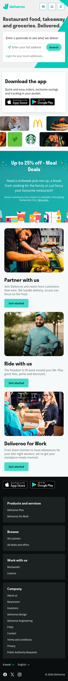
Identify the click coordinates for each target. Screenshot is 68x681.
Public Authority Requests (22, 652)
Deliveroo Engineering (19, 620)
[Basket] (43, 6)
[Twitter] (12, 674)
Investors (12, 608)
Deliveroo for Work (17, 516)
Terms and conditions (19, 639)
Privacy (11, 646)
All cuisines (13, 538)
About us (12, 595)
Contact (11, 633)
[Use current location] (9, 47)
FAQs (10, 627)
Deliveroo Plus (15, 510)
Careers (11, 573)
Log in (9, 56)
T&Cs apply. (43, 200)
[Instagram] (19, 674)
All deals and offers (18, 544)
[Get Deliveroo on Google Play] (42, 100)
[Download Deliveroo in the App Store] (17, 100)
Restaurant (13, 567)
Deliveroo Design (17, 614)
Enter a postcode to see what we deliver (32, 38)
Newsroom (13, 601)
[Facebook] (5, 674)
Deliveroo (14, 6)
